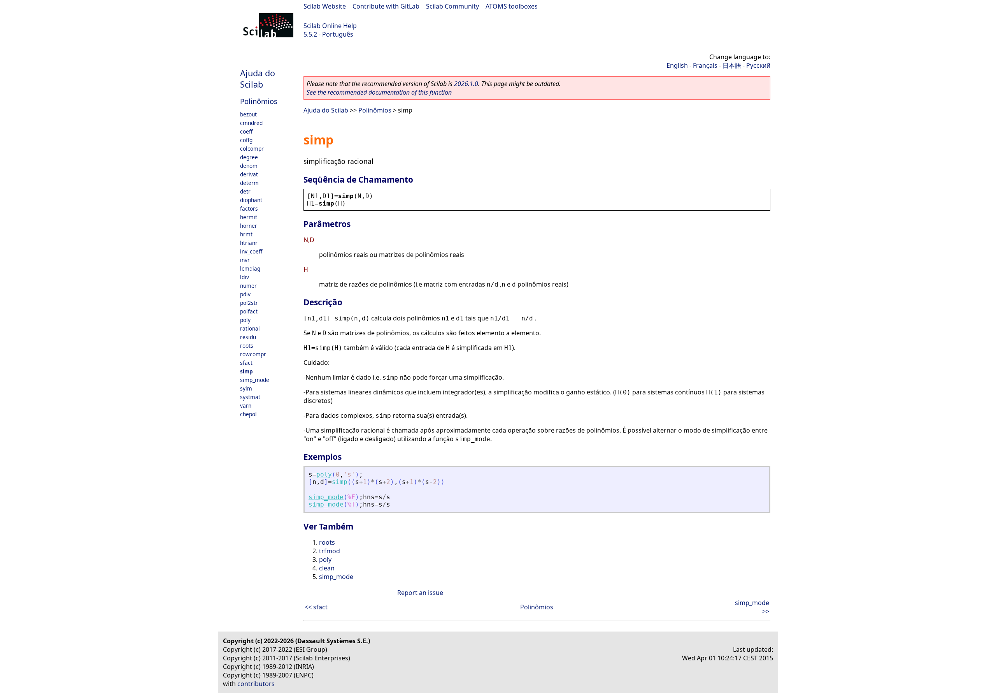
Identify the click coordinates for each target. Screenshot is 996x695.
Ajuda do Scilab (257, 78)
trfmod (329, 551)
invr (245, 260)
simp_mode (254, 380)
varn (245, 405)
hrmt (246, 234)
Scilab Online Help (330, 25)
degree (249, 157)
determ (249, 183)
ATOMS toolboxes (512, 6)
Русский (758, 65)
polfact (249, 311)
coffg (246, 140)
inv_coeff (251, 251)
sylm (246, 388)
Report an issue (420, 592)
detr (245, 191)
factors (249, 208)
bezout (248, 114)
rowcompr (253, 354)
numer (248, 285)
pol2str (249, 302)
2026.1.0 (466, 83)
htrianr (249, 242)
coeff (246, 131)
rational (250, 328)
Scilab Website (324, 6)
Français (705, 65)
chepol (248, 414)
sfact (246, 362)
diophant (251, 200)
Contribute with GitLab (385, 6)
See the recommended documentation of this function (379, 92)
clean (327, 568)
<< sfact (316, 607)
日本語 (731, 65)
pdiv (245, 294)
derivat (249, 174)
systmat (250, 397)
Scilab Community (452, 6)
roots (246, 345)
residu (248, 337)
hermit (248, 217)
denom (249, 165)
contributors (256, 683)
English (677, 65)
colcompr (252, 148)
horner (248, 225)
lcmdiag (250, 268)
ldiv (244, 277)
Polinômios (258, 101)
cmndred (251, 123)
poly (245, 320)
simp (246, 371)
